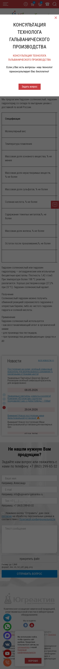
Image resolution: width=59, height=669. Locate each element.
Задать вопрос (29, 86)
